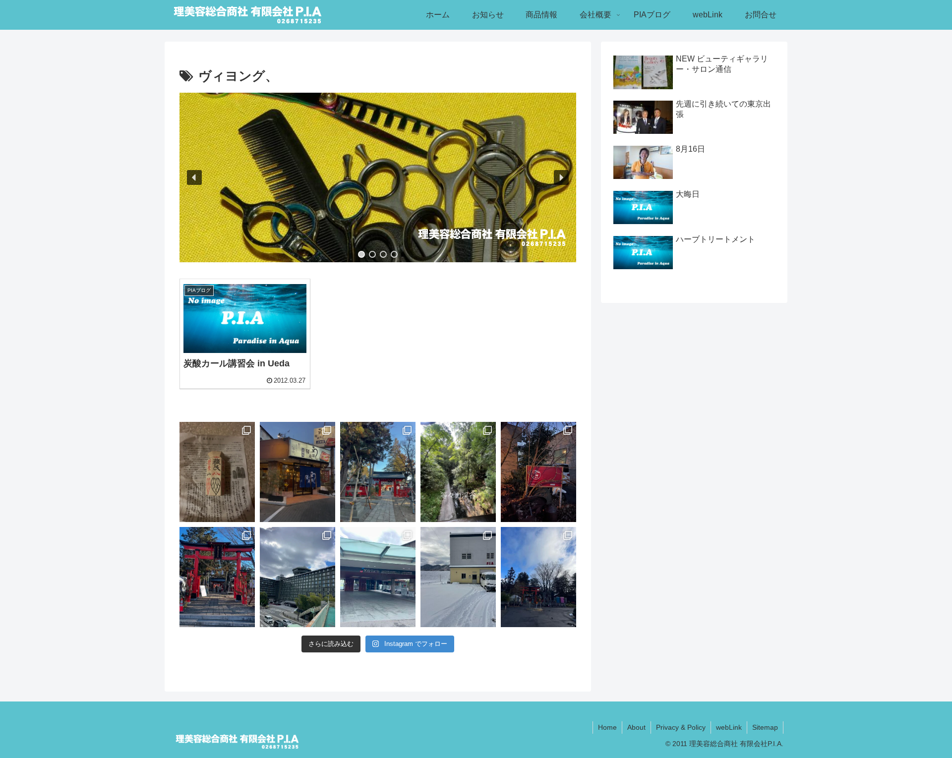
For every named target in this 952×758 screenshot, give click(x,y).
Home (607, 727)
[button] (194, 177)
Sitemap (765, 727)
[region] (377, 177)
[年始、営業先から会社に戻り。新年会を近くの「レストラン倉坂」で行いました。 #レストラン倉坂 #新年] (538, 472)
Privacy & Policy (681, 727)
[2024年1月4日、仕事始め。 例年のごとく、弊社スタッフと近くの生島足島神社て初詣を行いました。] (538, 577)
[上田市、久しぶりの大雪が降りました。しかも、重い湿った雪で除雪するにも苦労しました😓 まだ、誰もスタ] (458, 577)
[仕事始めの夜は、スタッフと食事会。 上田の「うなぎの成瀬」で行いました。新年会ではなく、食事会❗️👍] (297, 472)
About (636, 727)
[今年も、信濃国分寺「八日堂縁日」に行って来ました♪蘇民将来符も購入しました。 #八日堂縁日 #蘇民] (217, 472)
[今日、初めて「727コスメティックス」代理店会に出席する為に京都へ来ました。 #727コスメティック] (297, 577)
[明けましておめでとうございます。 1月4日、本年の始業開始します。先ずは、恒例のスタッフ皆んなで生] (217, 577)
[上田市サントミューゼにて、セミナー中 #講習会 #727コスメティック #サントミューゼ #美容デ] (378, 577)
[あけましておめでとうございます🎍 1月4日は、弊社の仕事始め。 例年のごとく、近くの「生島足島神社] (378, 472)
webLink (729, 727)
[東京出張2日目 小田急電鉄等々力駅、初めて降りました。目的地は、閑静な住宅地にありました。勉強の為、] (458, 472)
